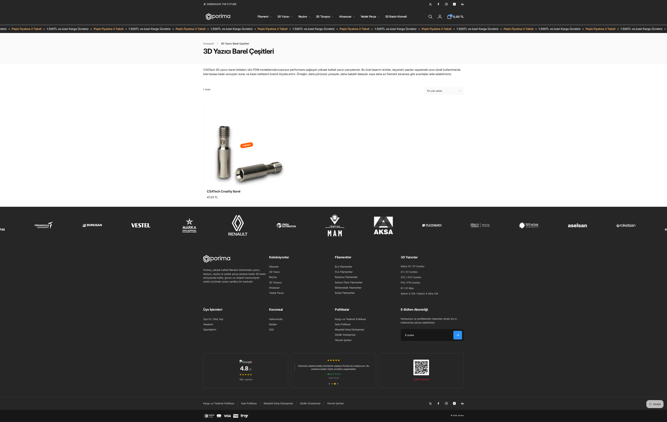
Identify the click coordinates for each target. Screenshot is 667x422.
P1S (403, 282)
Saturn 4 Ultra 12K (428, 293)
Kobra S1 (406, 266)
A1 (402, 271)
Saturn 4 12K (408, 293)
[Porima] (216, 261)
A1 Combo (411, 271)
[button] (264, 16)
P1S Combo (413, 282)
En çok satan (434, 90)
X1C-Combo (414, 277)
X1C (403, 277)
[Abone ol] (457, 335)
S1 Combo (418, 266)
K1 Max (410, 288)
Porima (461, 415)
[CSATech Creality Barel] (247, 178)
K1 (402, 288)
